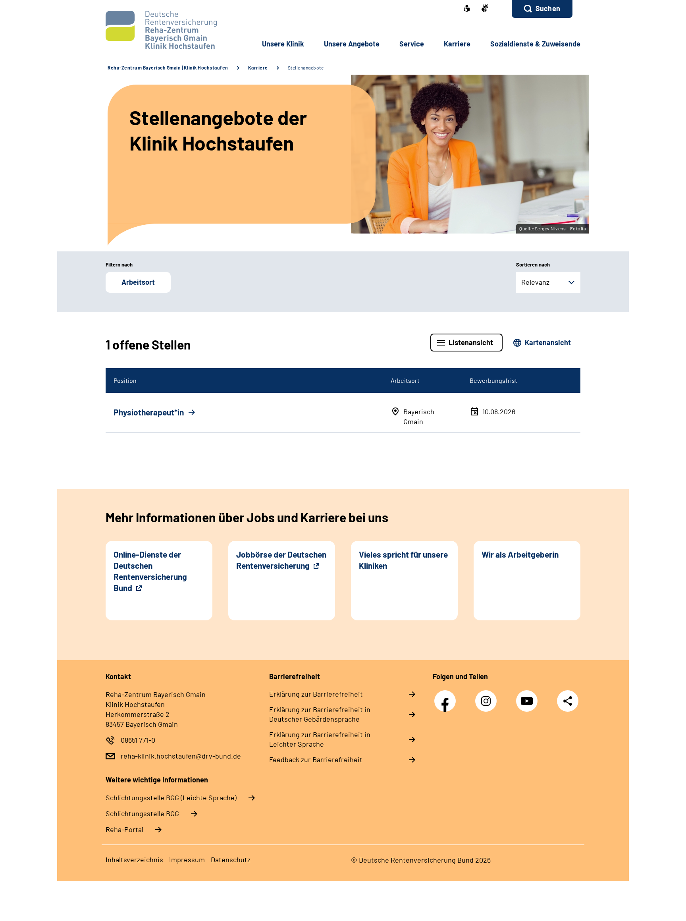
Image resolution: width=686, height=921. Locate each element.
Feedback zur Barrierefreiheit (315, 759)
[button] (542, 9)
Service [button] (411, 43)
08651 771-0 (138, 740)
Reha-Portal (124, 829)
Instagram (487, 696)
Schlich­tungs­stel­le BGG (142, 813)
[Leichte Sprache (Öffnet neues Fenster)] (467, 9)
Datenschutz (231, 859)
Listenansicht (471, 342)
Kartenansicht (548, 342)
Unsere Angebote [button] (352, 43)
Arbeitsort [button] (138, 282)
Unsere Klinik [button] (283, 43)
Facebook (447, 696)
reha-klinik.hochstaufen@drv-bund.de (181, 755)
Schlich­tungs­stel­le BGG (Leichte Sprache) (171, 797)
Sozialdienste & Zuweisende (535, 43)
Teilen (568, 700)
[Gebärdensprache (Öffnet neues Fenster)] (485, 9)
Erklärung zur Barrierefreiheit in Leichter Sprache (319, 739)
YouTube (528, 696)
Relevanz (535, 282)
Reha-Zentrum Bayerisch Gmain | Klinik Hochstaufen (168, 67)
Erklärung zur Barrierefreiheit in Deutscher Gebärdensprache (319, 714)
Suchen (548, 8)
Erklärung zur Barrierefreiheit (316, 693)
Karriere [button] (457, 43)
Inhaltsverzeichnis (134, 859)
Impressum (187, 859)
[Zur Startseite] (159, 30)
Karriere (258, 67)
